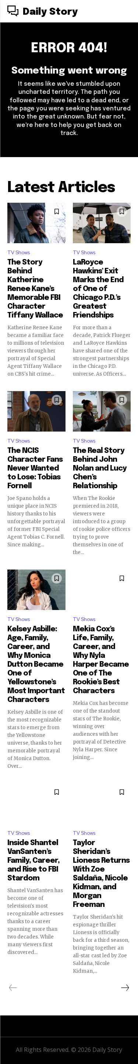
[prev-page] (13, 987)
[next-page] (125, 987)
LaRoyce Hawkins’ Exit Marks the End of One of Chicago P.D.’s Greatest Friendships (98, 289)
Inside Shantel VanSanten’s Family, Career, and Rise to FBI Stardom (33, 860)
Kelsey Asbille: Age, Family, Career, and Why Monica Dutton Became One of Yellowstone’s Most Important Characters (36, 664)
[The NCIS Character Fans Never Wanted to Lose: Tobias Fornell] (36, 411)
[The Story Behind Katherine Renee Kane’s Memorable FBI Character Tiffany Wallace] (36, 223)
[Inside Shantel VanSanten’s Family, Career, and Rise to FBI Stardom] (36, 803)
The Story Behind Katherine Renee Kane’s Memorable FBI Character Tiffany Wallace (35, 289)
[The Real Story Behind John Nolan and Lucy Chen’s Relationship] (102, 411)
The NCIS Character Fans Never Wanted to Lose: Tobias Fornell (35, 468)
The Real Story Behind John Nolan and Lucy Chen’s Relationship (100, 468)
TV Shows (18, 252)
